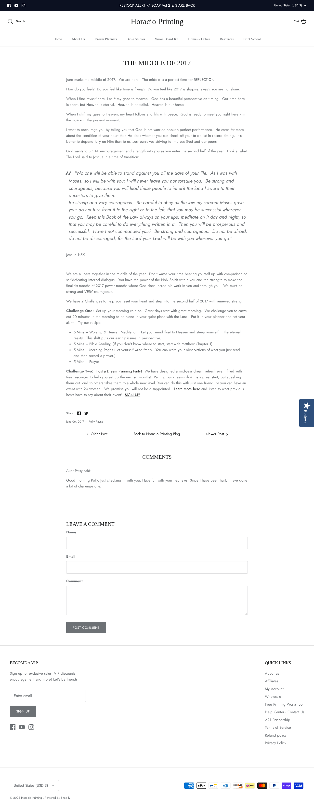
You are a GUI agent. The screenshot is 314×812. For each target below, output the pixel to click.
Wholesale (273, 696)
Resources (227, 39)
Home (57, 39)
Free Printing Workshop (284, 704)
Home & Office (199, 39)
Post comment (86, 627)
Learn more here (186, 389)
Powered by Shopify (57, 798)
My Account (274, 689)
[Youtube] (16, 5)
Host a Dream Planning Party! (119, 371)
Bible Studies (136, 39)
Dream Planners (106, 39)
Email (70, 556)
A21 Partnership (277, 720)
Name (71, 532)
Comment (74, 581)
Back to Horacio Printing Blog (157, 434)
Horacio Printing (32, 798)
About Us (78, 39)
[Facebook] (9, 5)
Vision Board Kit (166, 39)
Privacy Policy (275, 743)
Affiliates (271, 681)
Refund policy (276, 735)
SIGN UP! (132, 395)
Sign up (23, 711)
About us (272, 673)
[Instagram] (23, 5)
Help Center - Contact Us (284, 712)
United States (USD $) (288, 5)
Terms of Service (278, 727)
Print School (252, 39)
